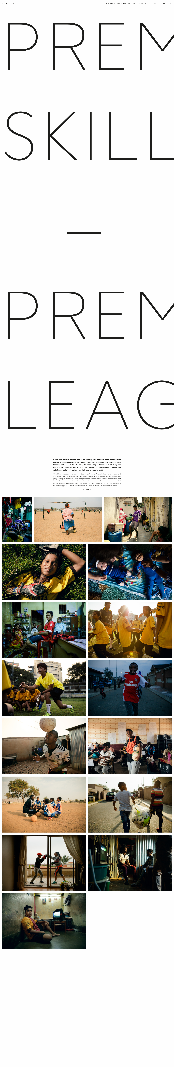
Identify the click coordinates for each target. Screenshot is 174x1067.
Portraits (110, 3)
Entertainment (124, 3)
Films (135, 3)
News (153, 3)
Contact (162, 3)
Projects (144, 3)
